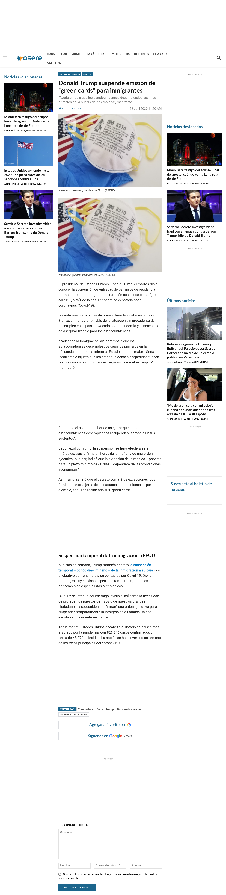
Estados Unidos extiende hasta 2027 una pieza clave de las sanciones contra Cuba (27, 174)
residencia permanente (73, 714)
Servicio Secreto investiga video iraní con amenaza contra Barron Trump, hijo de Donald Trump (28, 230)
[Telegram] (119, 746)
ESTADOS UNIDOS (70, 74)
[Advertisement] (113, 24)
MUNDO (87, 74)
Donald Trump (105, 709)
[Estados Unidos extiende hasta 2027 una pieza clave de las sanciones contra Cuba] (28, 151)
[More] (127, 746)
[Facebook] (86, 746)
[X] (94, 746)
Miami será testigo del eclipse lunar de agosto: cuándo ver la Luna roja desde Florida (26, 121)
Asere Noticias (11, 130)
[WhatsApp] (110, 746)
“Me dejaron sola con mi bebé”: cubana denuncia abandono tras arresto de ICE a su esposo (191, 409)
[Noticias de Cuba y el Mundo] (29, 58)
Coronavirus (85, 709)
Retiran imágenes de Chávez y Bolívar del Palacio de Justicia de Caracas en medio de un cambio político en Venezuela (191, 350)
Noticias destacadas (129, 709)
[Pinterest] (102, 746)
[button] (219, 58)
